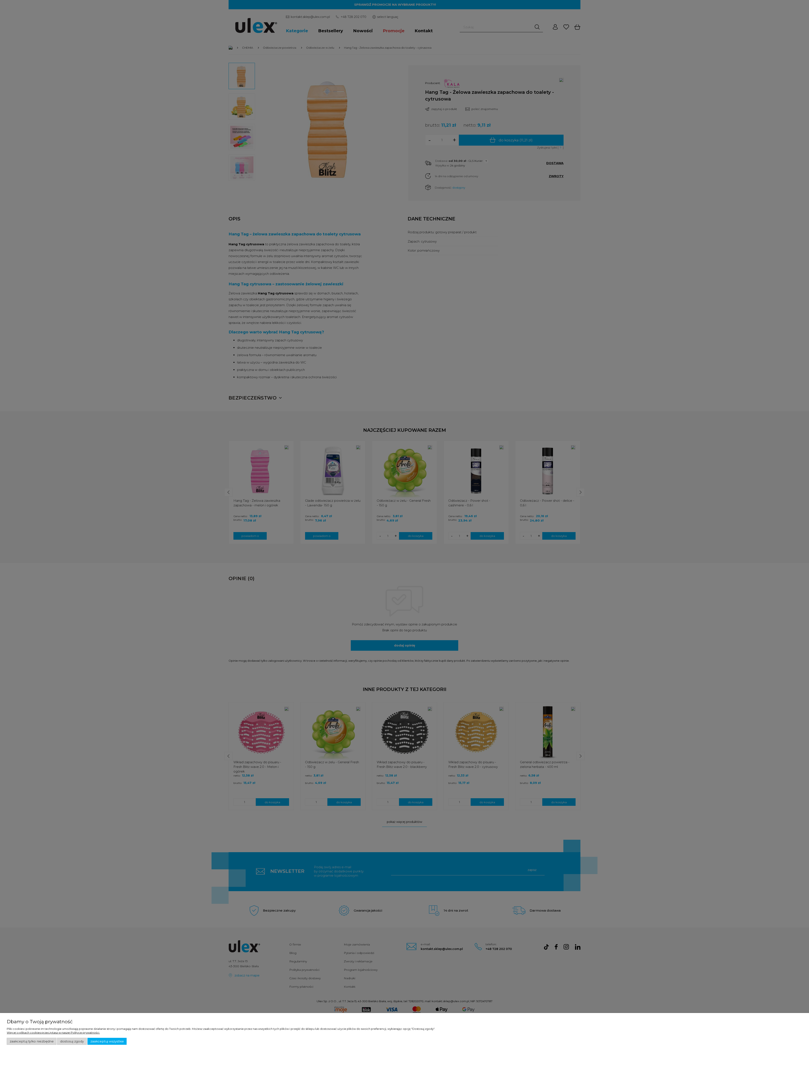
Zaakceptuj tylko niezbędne (32, 1041)
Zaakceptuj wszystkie (107, 1041)
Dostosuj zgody (72, 1041)
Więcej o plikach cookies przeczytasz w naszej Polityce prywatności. (53, 1032)
